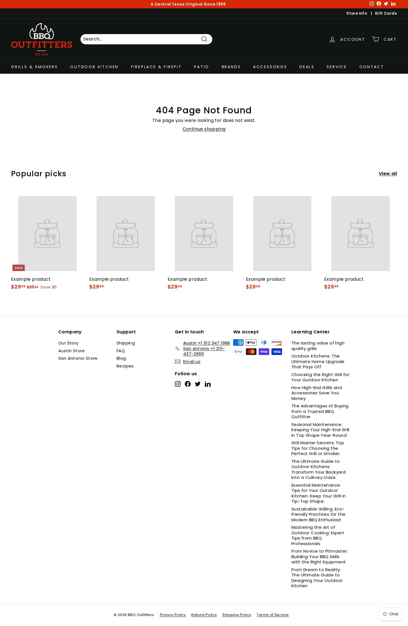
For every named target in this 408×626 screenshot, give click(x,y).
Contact (371, 66)
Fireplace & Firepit (156, 66)
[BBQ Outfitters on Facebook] (188, 384)
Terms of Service (273, 614)
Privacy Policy (173, 614)
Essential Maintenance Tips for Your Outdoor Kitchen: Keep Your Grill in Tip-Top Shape (318, 493)
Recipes (125, 366)
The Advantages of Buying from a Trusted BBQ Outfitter (320, 411)
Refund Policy (204, 614)
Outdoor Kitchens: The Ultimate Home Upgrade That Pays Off (317, 361)
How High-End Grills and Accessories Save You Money (316, 393)
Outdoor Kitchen (94, 66)
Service (337, 66)
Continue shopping (204, 129)
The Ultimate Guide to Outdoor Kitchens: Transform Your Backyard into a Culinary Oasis (318, 469)
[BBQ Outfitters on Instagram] (178, 384)
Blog (121, 358)
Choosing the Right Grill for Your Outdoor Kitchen (320, 377)
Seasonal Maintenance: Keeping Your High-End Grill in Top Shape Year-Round (320, 429)
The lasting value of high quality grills (317, 345)
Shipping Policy (236, 614)
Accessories (270, 66)
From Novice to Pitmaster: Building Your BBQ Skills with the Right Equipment (319, 556)
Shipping (126, 343)
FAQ (121, 351)
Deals (306, 66)
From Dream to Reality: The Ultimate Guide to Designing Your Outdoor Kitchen (317, 578)
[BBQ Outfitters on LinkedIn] (208, 384)
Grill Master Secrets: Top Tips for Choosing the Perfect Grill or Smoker (317, 448)
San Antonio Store (78, 358)
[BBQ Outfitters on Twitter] (198, 384)
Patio (201, 66)
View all (388, 174)
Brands (231, 66)
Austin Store (71, 351)
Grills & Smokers (34, 66)
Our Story (68, 343)
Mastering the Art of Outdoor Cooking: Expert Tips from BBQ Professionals (317, 535)
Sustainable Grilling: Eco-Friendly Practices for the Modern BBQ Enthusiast (318, 514)
